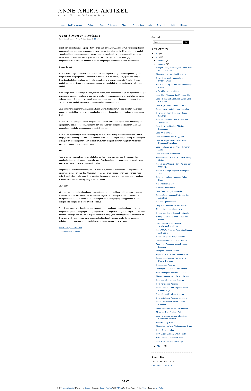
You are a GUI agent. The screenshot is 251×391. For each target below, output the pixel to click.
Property (76, 231)
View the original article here (70, 227)
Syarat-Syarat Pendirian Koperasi (170, 294)
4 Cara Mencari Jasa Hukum (168, 91)
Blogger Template (106, 388)
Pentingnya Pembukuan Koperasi (170, 280)
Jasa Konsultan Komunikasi (168, 154)
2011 (157, 57)
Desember (161, 60)
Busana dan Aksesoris (142, 25)
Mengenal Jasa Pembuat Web (168, 312)
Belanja (91, 25)
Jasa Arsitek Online (164, 133)
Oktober (160, 346)
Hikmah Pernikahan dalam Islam (169, 338)
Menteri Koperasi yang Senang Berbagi (172, 276)
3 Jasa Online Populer (165, 187)
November (161, 64)
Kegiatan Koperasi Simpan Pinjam (170, 237)
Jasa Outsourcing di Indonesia (169, 191)
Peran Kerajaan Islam (165, 330)
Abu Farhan (160, 388)
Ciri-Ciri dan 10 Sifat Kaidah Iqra (169, 341)
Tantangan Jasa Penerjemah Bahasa (171, 269)
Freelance (68, 231)
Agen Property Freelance (80, 35)
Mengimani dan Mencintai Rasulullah (171, 74)
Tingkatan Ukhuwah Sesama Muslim (171, 205)
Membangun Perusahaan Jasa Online (172, 308)
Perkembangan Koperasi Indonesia (170, 272)
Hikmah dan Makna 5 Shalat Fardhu (171, 334)
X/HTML (119, 388)
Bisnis (124, 25)
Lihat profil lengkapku (163, 365)
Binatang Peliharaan (108, 25)
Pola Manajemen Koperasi (167, 284)
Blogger (87, 388)
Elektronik (161, 25)
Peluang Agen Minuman (166, 202)
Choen (144, 388)
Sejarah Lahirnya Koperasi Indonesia (171, 298)
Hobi (173, 25)
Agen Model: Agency (165, 184)
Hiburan (183, 25)
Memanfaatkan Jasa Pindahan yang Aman (174, 326)
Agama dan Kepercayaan (71, 25)
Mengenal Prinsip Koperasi (167, 251)
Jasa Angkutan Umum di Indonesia (170, 105)
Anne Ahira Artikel (93, 10)
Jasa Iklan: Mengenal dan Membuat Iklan (173, 95)
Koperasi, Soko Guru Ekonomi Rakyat (172, 254)
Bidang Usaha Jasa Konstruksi (169, 209)
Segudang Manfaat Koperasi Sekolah (171, 240)
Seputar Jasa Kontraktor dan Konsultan (172, 109)
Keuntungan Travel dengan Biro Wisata (172, 213)
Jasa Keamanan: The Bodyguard (170, 137)
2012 (157, 53)
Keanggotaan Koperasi (165, 265)
